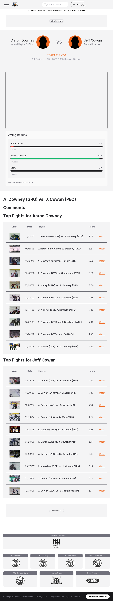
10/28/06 (29, 454)
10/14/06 (29, 309)
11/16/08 (29, 261)
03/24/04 (30, 417)
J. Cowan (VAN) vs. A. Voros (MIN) (57, 405)
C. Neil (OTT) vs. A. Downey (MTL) (57, 309)
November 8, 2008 (57, 54)
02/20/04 (30, 346)
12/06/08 (29, 285)
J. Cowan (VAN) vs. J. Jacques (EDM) (58, 490)
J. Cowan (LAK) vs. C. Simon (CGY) (57, 478)
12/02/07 (29, 405)
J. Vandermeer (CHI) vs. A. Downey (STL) (60, 236)
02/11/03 (29, 248)
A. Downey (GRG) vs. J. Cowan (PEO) (58, 429)
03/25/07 (30, 466)
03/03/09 (30, 273)
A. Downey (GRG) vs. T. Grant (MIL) (57, 261)
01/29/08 (29, 441)
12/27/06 (29, 322)
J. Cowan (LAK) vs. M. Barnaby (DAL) (58, 454)
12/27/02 (29, 297)
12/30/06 (29, 490)
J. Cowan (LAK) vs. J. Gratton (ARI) (57, 392)
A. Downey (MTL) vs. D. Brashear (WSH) (60, 322)
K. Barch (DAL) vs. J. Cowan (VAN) (57, 441)
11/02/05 (29, 236)
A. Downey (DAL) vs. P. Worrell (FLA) (58, 297)
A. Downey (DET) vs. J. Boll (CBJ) (56, 334)
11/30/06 (29, 392)
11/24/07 (29, 334)
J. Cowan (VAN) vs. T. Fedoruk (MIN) (58, 380)
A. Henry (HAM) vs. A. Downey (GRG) (58, 285)
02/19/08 (29, 380)
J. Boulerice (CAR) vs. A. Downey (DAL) (59, 248)
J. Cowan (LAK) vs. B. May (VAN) (56, 417)
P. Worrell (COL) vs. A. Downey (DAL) (58, 346)
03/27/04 (30, 478)
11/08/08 (29, 429)
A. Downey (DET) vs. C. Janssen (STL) (59, 273)
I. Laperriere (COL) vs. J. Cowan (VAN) (59, 466)
